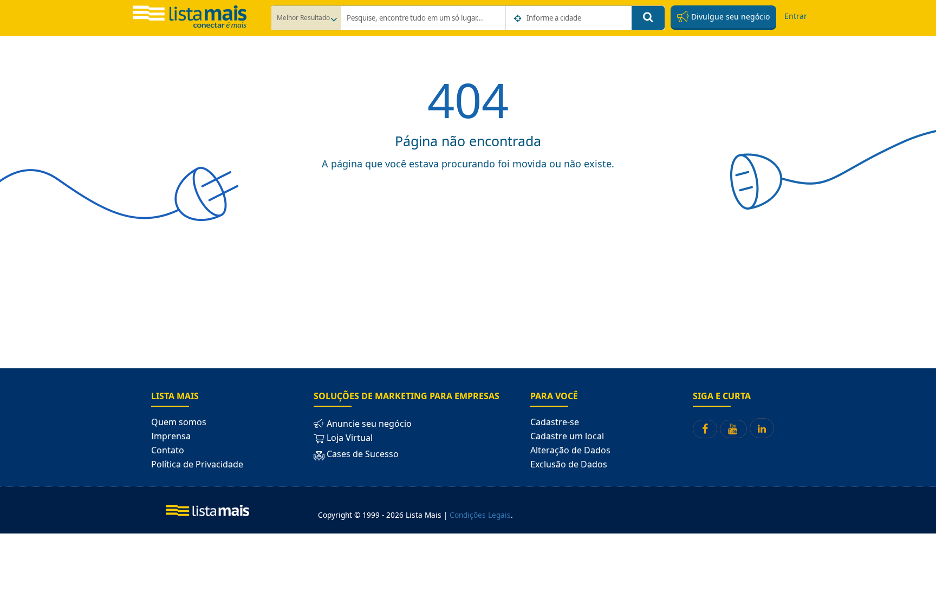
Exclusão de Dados (568, 464)
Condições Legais (480, 515)
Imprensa (171, 436)
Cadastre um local (567, 436)
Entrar (795, 16)
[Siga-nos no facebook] (705, 429)
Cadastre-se (554, 422)
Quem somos (178, 422)
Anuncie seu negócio (368, 424)
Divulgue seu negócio (729, 16)
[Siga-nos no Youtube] (733, 429)
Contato (167, 450)
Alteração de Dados (570, 450)
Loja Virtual (348, 438)
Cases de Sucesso (361, 454)
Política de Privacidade (197, 464)
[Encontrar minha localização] (518, 18)
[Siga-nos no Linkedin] (762, 428)
